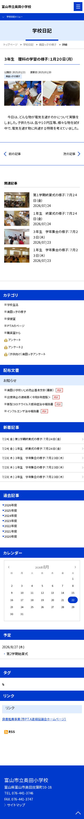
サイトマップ (16, 804)
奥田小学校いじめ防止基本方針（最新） (34, 390)
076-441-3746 (22, 792)
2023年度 (10, 520)
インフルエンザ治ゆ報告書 (26, 411)
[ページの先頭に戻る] (78, 813)
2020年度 (10, 536)
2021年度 (10, 531)
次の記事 (69, 154)
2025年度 (10, 510)
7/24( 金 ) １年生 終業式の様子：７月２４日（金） (31, 448)
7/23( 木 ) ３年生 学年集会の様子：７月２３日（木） (33, 458)
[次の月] (75, 567)
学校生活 (12, 305)
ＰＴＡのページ (15, 326)
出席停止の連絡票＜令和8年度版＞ (32, 397)
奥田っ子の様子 (16, 312)
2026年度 (10, 505)
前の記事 (15, 154)
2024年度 (10, 515)
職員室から (14, 333)
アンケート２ (15, 347)
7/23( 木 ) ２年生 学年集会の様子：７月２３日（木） (33, 477)
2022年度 (10, 526)
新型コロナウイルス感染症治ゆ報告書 (34, 404)
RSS (12, 731)
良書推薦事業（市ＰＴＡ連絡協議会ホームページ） (34, 719)
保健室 (11, 319)
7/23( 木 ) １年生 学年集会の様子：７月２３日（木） (33, 467)
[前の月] (8, 567)
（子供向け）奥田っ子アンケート (27, 354)
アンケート (14, 340)
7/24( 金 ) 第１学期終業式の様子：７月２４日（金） (31, 439)
